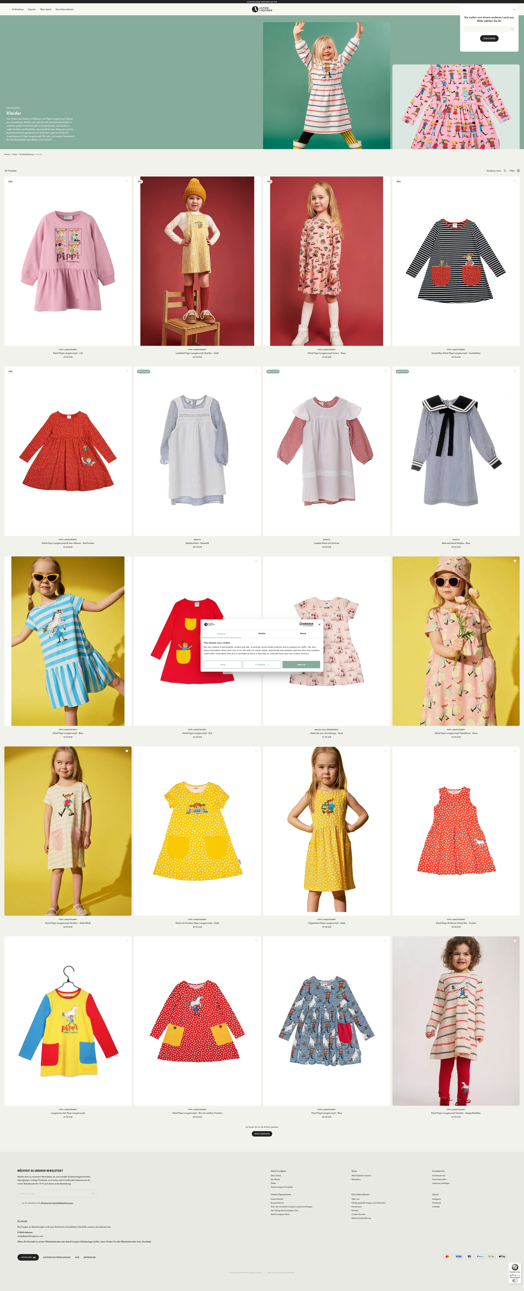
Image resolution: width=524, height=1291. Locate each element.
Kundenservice (438, 1175)
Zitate (273, 1183)
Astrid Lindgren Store (280, 1214)
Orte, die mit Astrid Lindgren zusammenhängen (291, 1206)
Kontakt (355, 1210)
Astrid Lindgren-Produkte (282, 1187)
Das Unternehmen (65, 9)
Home (7, 154)
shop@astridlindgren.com (30, 1236)
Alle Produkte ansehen (361, 1175)
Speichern (489, 38)
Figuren (32, 9)
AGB (77, 1257)
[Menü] (519, 1264)
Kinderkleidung (26, 154)
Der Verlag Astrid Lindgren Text (284, 1210)
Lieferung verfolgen (441, 1183)
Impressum (90, 1257)
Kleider (39, 154)
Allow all (301, 664)
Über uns (355, 1199)
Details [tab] (262, 633)
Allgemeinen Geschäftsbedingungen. (57, 1203)
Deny (222, 664)
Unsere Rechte (277, 1199)
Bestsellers (356, 1179)
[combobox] (489, 29)
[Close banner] (319, 624)
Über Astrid (45, 9)
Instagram (436, 1199)
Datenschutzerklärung (361, 1218)
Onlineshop (18, 9)
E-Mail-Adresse (25, 1232)
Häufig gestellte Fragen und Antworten (369, 1203)
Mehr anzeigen (261, 1134)
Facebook (436, 1203)
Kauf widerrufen (439, 1179)
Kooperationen (277, 1203)
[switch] (515, 1280)
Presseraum (357, 1206)
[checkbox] (18, 1203)
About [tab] (303, 633)
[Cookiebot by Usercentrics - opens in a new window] (301, 624)
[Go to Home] (262, 9)
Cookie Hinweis (358, 1214)
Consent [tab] (221, 634)
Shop (14, 154)
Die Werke (275, 1179)
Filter (512, 170)
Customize (260, 664)
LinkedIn (436, 1206)
